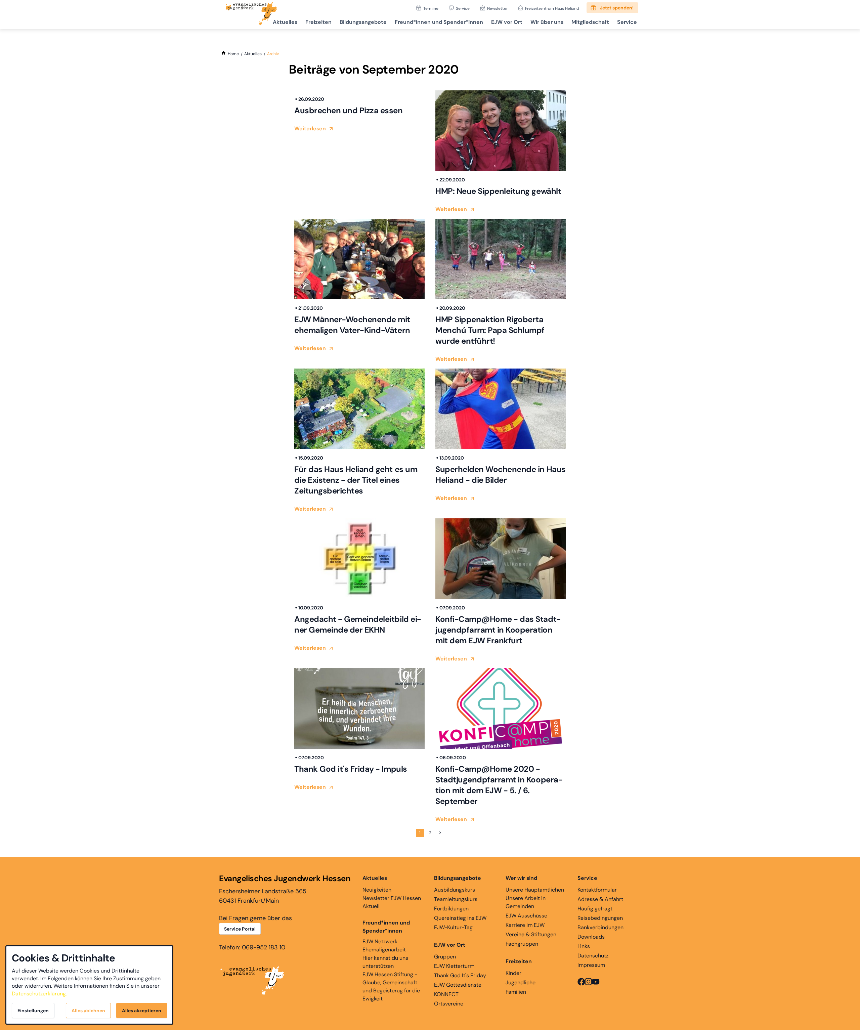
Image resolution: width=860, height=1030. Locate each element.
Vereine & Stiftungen (531, 934)
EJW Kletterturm (454, 966)
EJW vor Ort (506, 22)
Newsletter (497, 8)
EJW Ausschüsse (526, 915)
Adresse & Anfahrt (600, 899)
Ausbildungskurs (454, 889)
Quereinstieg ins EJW (460, 917)
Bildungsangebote (363, 22)
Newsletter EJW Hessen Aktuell (391, 902)
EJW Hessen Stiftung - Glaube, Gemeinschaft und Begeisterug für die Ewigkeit (391, 986)
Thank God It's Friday (460, 975)
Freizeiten (318, 22)
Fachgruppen (522, 943)
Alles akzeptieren (141, 1010)
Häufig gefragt (594, 908)
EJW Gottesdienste (457, 984)
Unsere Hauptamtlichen (535, 889)
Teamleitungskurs (455, 899)
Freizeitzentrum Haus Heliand (552, 8)
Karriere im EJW (525, 925)
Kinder (513, 973)
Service (463, 8)
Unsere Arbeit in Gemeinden (526, 902)
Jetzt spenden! (617, 8)
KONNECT (446, 994)
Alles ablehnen (88, 1010)
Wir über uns (546, 22)
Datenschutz (592, 955)
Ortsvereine (448, 1003)
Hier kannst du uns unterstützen (385, 962)
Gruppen (445, 956)
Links (583, 946)
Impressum (591, 965)
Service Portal (240, 929)
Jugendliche (520, 982)
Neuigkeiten (376, 889)
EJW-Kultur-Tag (453, 927)
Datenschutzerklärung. (39, 993)
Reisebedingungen (600, 917)
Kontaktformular (597, 889)
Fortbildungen (451, 908)
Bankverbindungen (600, 927)
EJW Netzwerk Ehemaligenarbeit (384, 945)
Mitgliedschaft (590, 22)
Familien (516, 991)
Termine (430, 8)
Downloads (591, 936)
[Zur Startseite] (251, 14)
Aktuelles (285, 22)
